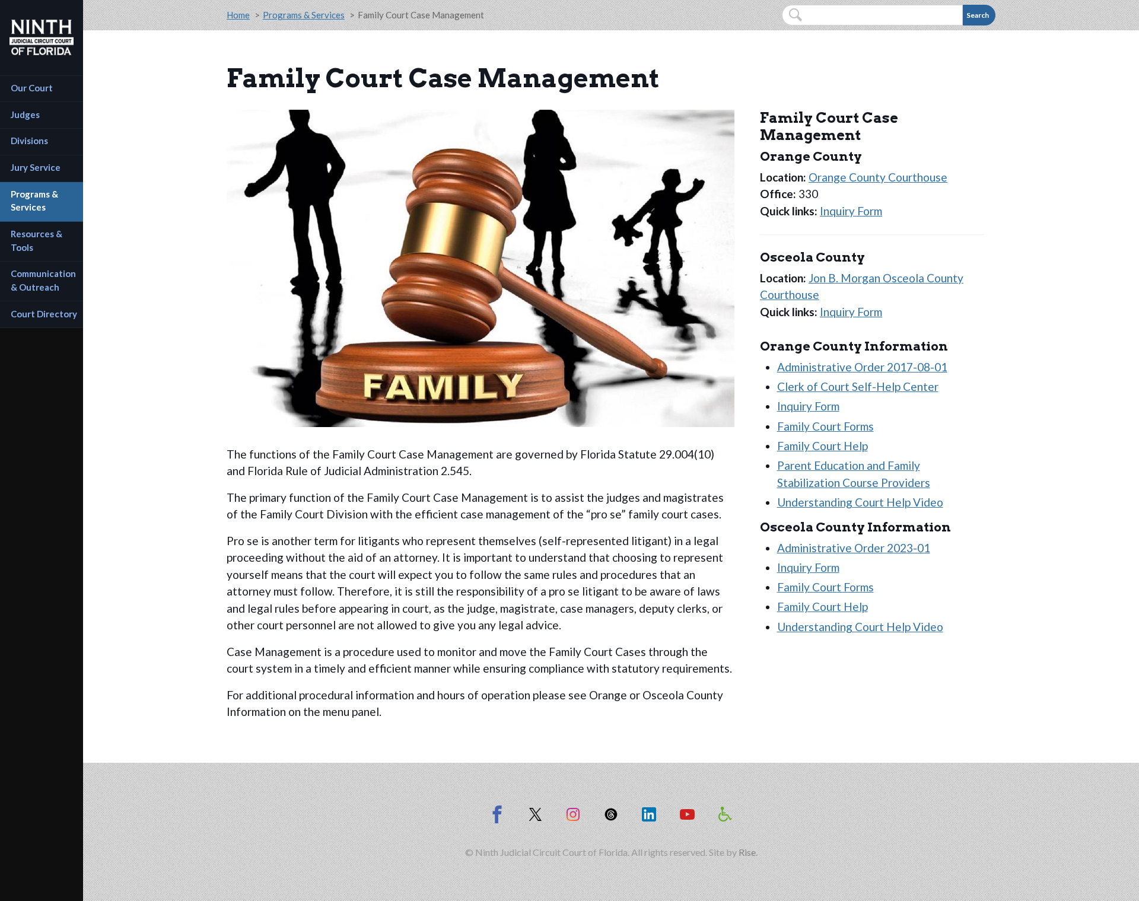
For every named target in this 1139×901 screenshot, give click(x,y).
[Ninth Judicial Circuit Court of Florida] (41, 37)
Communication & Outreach (44, 280)
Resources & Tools (37, 240)
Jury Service (36, 167)
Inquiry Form (851, 211)
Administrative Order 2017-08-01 (862, 367)
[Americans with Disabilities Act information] (725, 814)
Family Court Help (822, 446)
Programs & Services (35, 201)
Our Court (32, 87)
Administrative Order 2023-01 (853, 548)
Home (238, 14)
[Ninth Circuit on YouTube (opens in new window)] (687, 814)
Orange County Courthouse (878, 177)
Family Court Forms (825, 426)
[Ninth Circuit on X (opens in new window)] (535, 814)
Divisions (29, 140)
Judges (25, 114)
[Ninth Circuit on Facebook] (497, 814)
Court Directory (44, 313)
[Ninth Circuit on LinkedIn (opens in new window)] (649, 814)
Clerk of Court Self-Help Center (857, 386)
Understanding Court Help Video (860, 502)
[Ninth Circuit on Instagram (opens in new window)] (573, 814)
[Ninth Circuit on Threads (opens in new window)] (611, 814)
